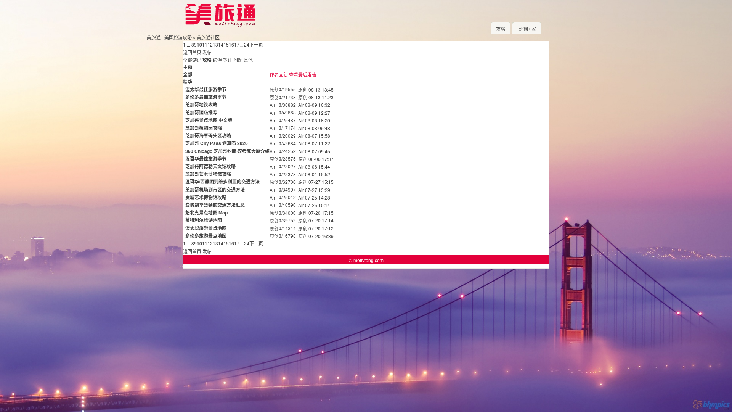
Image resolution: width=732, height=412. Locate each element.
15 (226, 44)
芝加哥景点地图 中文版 (208, 120)
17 (236, 44)
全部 (187, 59)
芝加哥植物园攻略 (203, 127)
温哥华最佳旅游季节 (205, 158)
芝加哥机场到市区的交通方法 (215, 189)
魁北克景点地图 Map (206, 212)
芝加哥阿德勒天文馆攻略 (210, 166)
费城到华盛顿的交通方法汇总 (215, 204)
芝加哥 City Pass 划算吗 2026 (216, 143)
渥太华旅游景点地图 (205, 228)
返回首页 (192, 52)
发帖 (207, 52)
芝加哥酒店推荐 (201, 112)
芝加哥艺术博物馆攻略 (208, 174)
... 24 (244, 44)
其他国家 (527, 29)
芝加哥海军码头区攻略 (208, 135)
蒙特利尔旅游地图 (203, 220)
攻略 (500, 29)
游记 (196, 59)
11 (204, 44)
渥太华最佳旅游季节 (205, 89)
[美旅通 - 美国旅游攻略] (220, 25)
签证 (227, 59)
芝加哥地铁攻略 (201, 104)
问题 (237, 59)
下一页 (256, 44)
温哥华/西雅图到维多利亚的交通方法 (222, 181)
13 (215, 44)
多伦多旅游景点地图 (205, 235)
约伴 (217, 59)
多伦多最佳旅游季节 (205, 96)
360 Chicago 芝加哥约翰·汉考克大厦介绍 (227, 151)
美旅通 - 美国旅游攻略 (169, 37)
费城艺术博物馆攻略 (205, 197)
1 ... (186, 44)
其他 (248, 59)
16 (231, 44)
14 (220, 44)
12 (210, 44)
